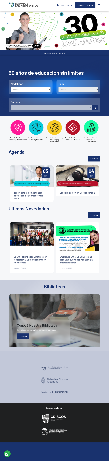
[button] (8, 30)
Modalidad (17, 84)
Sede (61, 84)
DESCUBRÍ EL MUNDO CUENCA (53, 53)
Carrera (15, 102)
